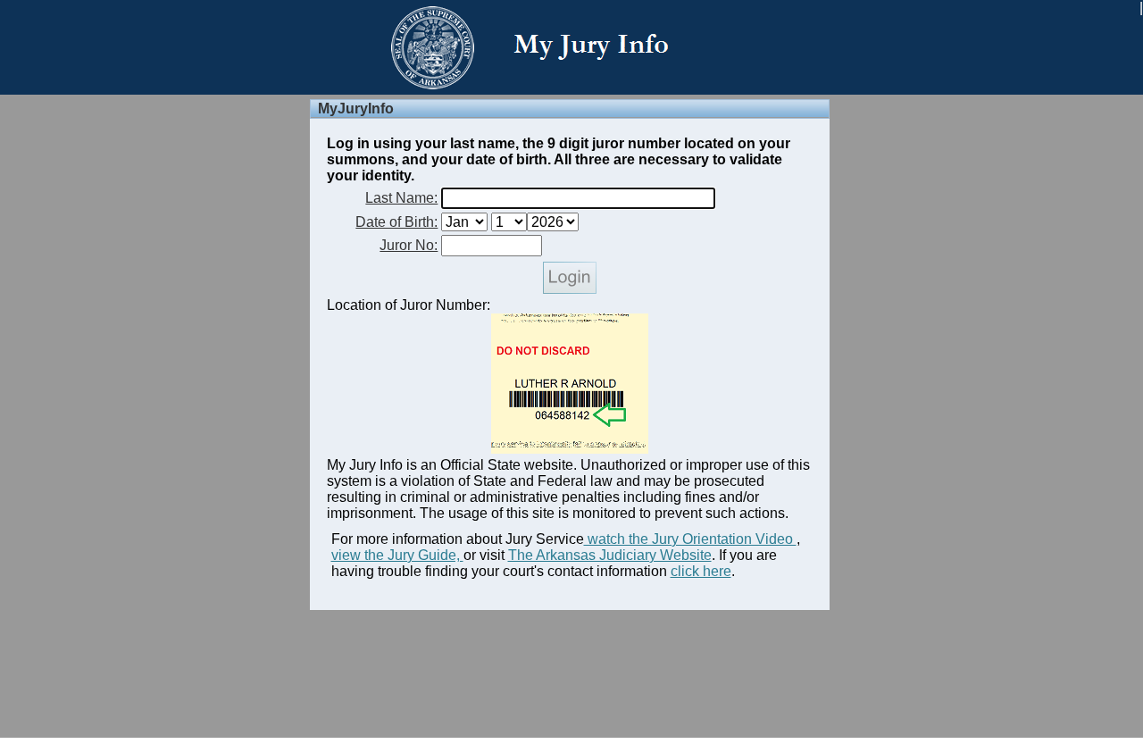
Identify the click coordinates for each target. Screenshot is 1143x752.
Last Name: (401, 197)
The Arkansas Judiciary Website (610, 555)
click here (701, 571)
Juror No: (409, 245)
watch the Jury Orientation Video (690, 539)
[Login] (570, 289)
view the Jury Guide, (397, 555)
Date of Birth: (396, 222)
